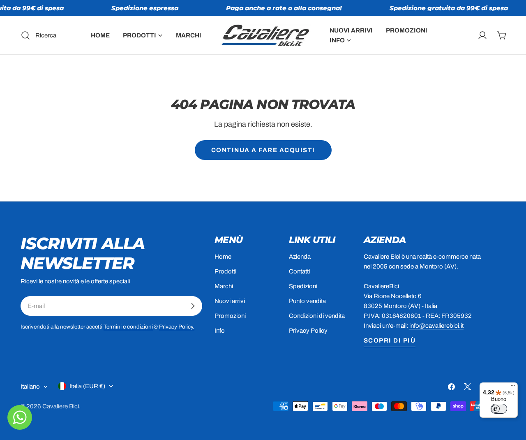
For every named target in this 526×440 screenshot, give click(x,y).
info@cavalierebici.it (436, 325)
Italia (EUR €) (87, 386)
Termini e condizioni (128, 327)
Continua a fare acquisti (263, 150)
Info (220, 330)
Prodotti (225, 271)
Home (223, 256)
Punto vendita (307, 301)
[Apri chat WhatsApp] (19, 417)
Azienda (300, 256)
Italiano (30, 386)
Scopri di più (390, 340)
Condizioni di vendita (317, 316)
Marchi (224, 286)
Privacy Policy (308, 330)
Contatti (299, 271)
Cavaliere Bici (60, 406)
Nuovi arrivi (230, 301)
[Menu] (513, 387)
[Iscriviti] (192, 306)
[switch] (499, 409)
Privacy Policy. (176, 327)
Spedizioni (303, 286)
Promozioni (230, 316)
